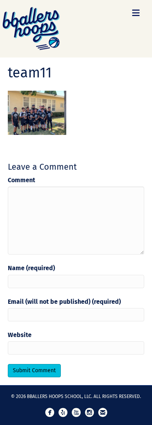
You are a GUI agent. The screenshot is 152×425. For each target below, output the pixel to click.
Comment (21, 180)
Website (20, 335)
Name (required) (31, 268)
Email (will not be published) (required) (64, 301)
